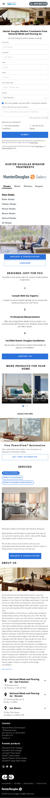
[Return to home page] (14, 3)
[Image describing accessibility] (8, 777)
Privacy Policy (39, 146)
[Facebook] (7, 766)
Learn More (25, 263)
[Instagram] (11, 766)
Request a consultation (25, 556)
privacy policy (34, 143)
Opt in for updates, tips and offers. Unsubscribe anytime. (26, 103)
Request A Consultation (25, 257)
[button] (3, 3)
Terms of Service (7, 148)
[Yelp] (3, 766)
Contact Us (25, 356)
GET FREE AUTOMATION (24, 457)
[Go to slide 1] (23, 406)
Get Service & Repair (36, 127)
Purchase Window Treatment (10, 127)
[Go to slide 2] (25, 406)
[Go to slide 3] (27, 406)
